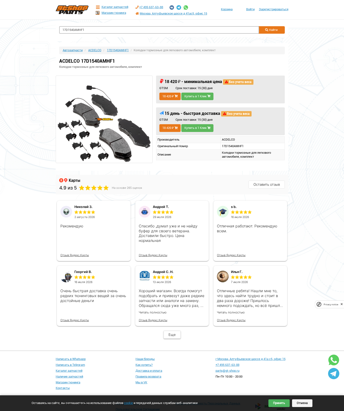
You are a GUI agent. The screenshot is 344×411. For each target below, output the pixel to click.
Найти (273, 30)
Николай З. (83, 207)
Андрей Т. (161, 207)
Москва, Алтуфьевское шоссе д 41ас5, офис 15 (173, 13)
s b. (234, 207)
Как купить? (144, 365)
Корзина (227, 9)
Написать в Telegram (70, 365)
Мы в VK (141, 382)
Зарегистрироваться (273, 9)
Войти (250, 9)
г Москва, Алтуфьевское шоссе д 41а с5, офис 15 (250, 359)
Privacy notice (331, 304)
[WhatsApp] (185, 7)
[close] (342, 304)
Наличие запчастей (69, 376)
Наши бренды (145, 359)
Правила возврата (148, 376)
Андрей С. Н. (163, 272)
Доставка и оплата (148, 370)
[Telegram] (178, 7)
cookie (128, 403)
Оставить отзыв (266, 184)
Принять (279, 403)
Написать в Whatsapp (71, 359)
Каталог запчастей (115, 7)
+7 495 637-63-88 (151, 7)
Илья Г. (236, 272)
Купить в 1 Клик (195, 96)
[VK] (171, 7)
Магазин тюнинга (114, 13)
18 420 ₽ (168, 96)
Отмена (302, 403)
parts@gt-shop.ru (227, 370)
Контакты (63, 388)
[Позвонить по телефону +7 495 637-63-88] (137, 7)
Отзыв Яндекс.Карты (74, 255)
